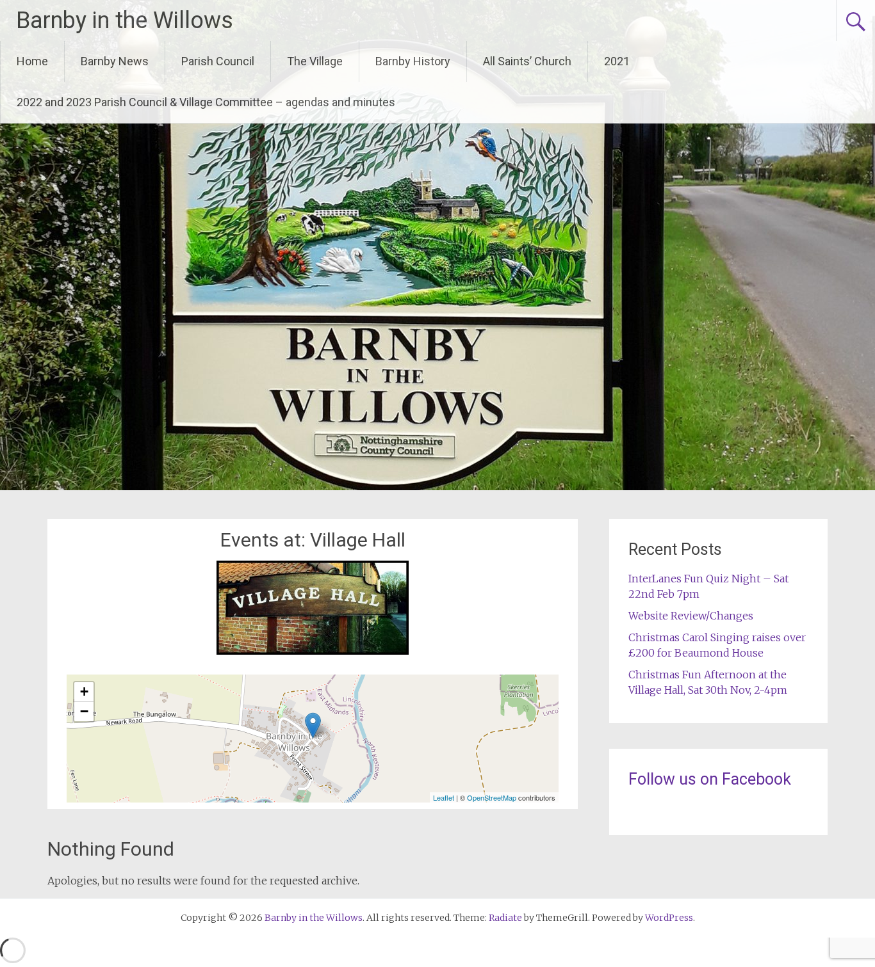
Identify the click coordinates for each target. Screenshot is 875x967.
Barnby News (115, 61)
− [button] (84, 711)
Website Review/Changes (690, 615)
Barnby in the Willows (124, 20)
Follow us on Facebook (709, 779)
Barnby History (412, 61)
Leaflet (443, 797)
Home (32, 61)
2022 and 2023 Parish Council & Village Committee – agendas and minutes (206, 102)
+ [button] (84, 691)
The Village (315, 61)
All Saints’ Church (527, 61)
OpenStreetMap (491, 797)
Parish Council (217, 61)
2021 (617, 61)
